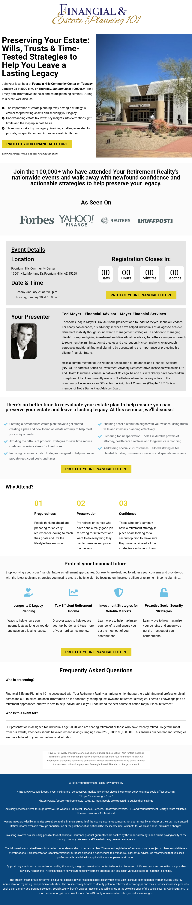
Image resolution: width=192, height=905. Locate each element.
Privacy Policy (115, 782)
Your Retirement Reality (91, 782)
